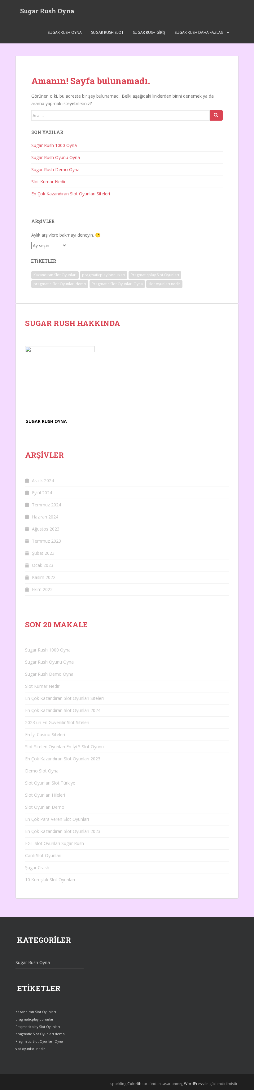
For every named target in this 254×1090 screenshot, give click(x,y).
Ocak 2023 (42, 565)
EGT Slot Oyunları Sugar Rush (54, 843)
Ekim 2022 (42, 589)
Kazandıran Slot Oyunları (55, 275)
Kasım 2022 (43, 577)
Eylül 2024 (42, 493)
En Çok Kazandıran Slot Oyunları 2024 (62, 710)
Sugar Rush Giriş (149, 32)
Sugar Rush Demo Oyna (55, 169)
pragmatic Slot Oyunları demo (59, 284)
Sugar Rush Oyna (47, 11)
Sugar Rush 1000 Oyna (54, 145)
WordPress (194, 1083)
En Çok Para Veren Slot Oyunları (57, 819)
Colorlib (134, 1083)
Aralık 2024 (43, 480)
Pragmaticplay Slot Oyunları (155, 275)
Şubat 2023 (43, 553)
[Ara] (216, 115)
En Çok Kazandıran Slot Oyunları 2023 (62, 759)
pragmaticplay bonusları (103, 275)
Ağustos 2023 (45, 529)
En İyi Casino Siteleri (45, 734)
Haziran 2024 (45, 517)
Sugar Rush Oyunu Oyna (55, 157)
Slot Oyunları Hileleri (45, 795)
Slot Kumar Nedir (48, 182)
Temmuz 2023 (46, 541)
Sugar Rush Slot (107, 32)
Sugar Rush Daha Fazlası (199, 32)
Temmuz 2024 (46, 505)
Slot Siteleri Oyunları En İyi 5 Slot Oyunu (64, 747)
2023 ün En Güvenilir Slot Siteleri (57, 722)
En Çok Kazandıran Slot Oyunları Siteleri (70, 194)
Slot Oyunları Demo (44, 807)
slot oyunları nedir (164, 284)
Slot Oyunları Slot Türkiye (50, 783)
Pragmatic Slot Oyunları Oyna (117, 284)
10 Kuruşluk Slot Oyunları (50, 880)
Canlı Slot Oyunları (43, 855)
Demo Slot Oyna (42, 771)
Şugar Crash (37, 867)
